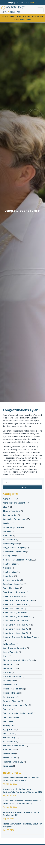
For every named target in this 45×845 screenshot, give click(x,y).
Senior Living (9, 721)
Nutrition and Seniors (12, 676)
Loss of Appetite (10, 652)
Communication (10, 515)
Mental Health (9, 664)
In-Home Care (9, 644)
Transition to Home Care (14, 592)
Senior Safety (9, 737)
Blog (5, 507)
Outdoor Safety (10, 684)
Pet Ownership (10, 697)
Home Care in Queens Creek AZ (17, 616)
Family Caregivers (11, 543)
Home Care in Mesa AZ (13, 608)
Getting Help (9, 555)
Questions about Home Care (16, 705)
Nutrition (7, 568)
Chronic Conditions (11, 511)
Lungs (5, 656)
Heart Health (9, 749)
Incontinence (9, 753)
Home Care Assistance (13, 596)
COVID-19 (7, 523)
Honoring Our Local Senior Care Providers (21, 637)
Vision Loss (8, 766)
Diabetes (7, 531)
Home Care (8, 576)
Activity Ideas (9, 725)
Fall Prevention (10, 539)
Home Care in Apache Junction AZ (18, 600)
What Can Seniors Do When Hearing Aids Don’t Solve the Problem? (21, 779)
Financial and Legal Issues (14, 551)
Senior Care (8, 709)
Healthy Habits (10, 564)
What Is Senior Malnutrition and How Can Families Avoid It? (21, 813)
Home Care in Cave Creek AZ (16, 604)
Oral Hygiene (9, 680)
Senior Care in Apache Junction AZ (18, 713)
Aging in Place (9, 498)
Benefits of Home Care (13, 584)
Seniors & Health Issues (13, 745)
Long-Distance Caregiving (14, 547)
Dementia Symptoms (12, 527)
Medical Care (9, 733)
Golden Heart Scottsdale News (17, 560)
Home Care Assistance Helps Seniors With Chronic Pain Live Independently (22, 802)
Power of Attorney (11, 701)
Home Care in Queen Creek (15, 612)
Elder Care (7, 535)
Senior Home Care (11, 588)
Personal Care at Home (13, 688)
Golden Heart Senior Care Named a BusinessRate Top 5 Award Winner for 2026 (22, 790)
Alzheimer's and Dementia (15, 503)
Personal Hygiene (11, 693)
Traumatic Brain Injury (13, 762)
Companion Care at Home (14, 519)
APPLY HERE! (25, 19)
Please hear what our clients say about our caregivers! (22, 825)
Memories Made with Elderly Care (18, 660)
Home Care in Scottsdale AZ (15, 625)
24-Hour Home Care (12, 580)
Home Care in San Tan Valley (15, 620)
